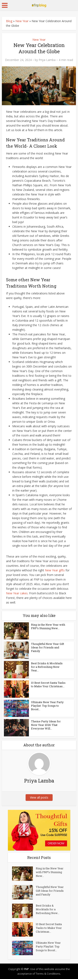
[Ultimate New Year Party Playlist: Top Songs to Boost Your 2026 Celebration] (24, 948)
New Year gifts (55, 570)
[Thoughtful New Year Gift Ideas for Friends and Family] (24, 892)
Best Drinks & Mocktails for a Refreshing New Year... (47, 666)
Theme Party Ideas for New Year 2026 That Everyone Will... (46, 724)
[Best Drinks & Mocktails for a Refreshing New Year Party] (24, 911)
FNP (26, 969)
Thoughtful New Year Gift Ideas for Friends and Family (47, 647)
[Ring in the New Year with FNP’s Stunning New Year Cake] (24, 873)
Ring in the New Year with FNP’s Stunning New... (48, 626)
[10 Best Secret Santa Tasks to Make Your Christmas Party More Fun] (24, 929)
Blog (9, 21)
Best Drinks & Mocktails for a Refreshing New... (47, 909)
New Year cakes (17, 593)
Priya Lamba (47, 60)
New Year (21, 21)
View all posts (39, 797)
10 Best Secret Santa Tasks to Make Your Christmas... (48, 684)
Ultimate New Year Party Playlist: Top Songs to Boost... (47, 705)
